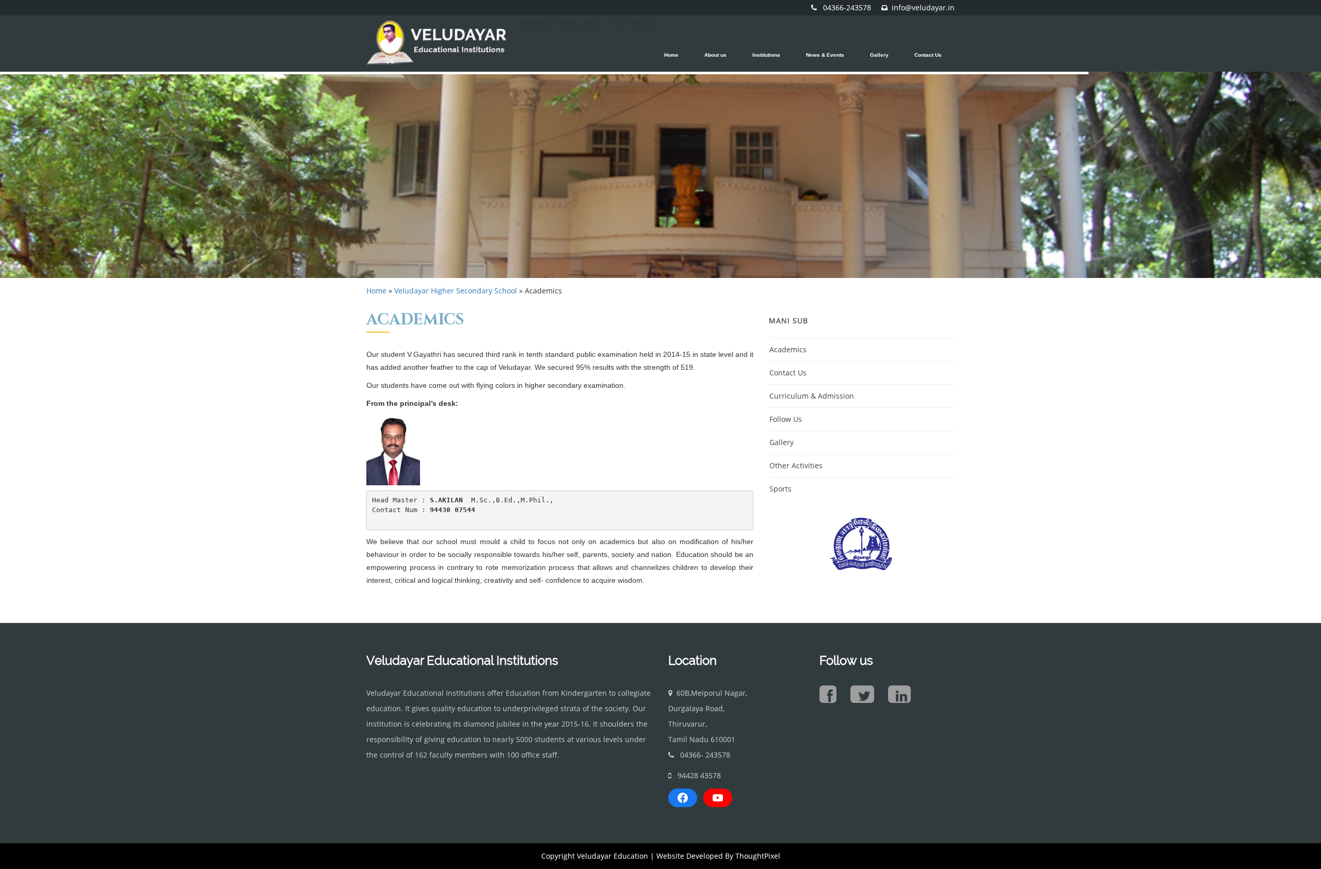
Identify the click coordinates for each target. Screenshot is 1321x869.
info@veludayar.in (923, 7)
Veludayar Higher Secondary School (455, 291)
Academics (788, 349)
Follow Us (785, 419)
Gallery (781, 442)
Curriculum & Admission (811, 396)
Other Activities (796, 465)
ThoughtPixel (757, 856)
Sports (780, 489)
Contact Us (788, 373)
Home (376, 291)
